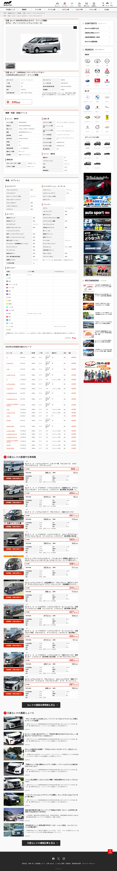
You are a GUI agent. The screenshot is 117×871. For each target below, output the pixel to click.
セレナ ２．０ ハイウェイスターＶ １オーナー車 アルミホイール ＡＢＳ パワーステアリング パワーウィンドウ (51, 464)
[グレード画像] (10, 66)
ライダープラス (10, 426)
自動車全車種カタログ (92, 33)
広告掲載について (40, 863)
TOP (5, 13)
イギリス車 (65, 9)
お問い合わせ (50, 863)
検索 (103, 5)
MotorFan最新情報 (91, 41)
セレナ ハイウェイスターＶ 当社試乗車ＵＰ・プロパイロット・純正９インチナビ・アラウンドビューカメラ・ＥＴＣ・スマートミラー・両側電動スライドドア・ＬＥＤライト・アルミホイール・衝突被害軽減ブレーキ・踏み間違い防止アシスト (51, 583)
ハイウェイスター (10, 384)
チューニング (64, 5)
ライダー (8, 420)
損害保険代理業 (76, 863)
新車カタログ (86, 5)
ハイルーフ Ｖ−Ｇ (10, 375)
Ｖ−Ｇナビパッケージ (11, 393)
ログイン (107, 5)
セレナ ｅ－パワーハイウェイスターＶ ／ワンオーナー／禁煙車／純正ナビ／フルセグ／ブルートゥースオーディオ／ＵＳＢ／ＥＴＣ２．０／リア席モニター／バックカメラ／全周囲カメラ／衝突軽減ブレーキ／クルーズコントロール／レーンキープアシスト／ (51, 559)
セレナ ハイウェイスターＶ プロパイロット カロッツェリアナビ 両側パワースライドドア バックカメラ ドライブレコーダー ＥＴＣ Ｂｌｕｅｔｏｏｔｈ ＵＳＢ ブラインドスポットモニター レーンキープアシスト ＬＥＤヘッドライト (51, 680)
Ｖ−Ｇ (7, 369)
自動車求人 (94, 5)
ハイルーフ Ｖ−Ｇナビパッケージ (12, 405)
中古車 (79, 5)
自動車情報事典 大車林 (92, 37)
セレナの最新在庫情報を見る (41, 705)
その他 (106, 9)
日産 (24, 13)
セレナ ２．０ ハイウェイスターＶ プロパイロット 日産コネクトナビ (49, 512)
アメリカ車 (51, 9)
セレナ (29, 13)
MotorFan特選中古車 (92, 28)
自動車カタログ (12, 13)
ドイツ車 (38, 9)
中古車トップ (10, 9)
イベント (72, 5)
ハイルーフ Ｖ (9, 363)
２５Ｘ (8, 416)
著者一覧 (31, 863)
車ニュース (57, 5)
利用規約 (68, 863)
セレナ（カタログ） (23, 15)
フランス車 (92, 9)
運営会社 (24, 863)
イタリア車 (79, 9)
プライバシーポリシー (88, 863)
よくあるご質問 (59, 863)
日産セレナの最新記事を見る (41, 843)
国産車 (24, 9)
